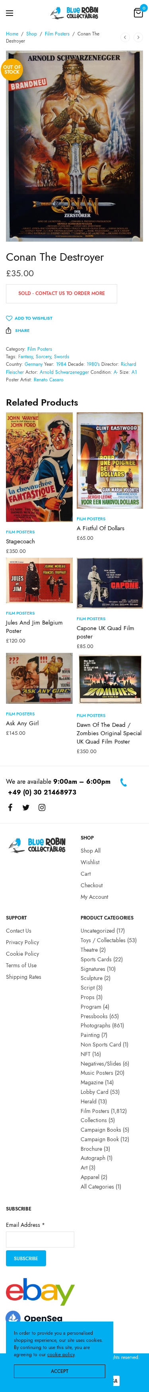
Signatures (93, 969)
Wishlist (90, 863)
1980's (93, 364)
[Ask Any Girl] (39, 678)
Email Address (25, 1225)
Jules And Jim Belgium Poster (34, 626)
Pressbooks (94, 1016)
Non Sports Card (101, 1044)
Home (12, 33)
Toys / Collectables (103, 941)
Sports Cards (96, 959)
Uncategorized (98, 931)
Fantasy (25, 356)
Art (84, 1168)
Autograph (93, 1158)
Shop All (91, 851)
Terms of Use (21, 965)
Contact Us (18, 931)
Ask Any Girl (22, 723)
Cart (86, 874)
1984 (61, 364)
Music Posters (97, 1073)
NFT (86, 1054)
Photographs (95, 1026)
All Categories (97, 1187)
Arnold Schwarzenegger (64, 372)
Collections (94, 1121)
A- (116, 372)
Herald (89, 1101)
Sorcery (43, 356)
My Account (94, 897)
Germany (34, 364)
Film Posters (57, 33)
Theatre (89, 950)
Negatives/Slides (101, 1064)
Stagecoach (20, 541)
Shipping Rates (23, 977)
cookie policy (60, 1354)
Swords (61, 356)
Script (88, 988)
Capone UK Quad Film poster (105, 632)
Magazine (92, 1083)
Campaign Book (100, 1139)
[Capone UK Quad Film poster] (110, 583)
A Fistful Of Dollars (100, 528)
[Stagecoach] (39, 467)
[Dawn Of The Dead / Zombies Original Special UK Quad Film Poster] (110, 679)
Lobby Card (94, 1092)
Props (88, 997)
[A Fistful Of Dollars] (110, 460)
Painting (90, 1035)
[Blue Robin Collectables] (74, 13)
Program (91, 1007)
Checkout (92, 885)
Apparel (90, 1177)
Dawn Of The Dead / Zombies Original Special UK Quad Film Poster (109, 733)
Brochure (91, 1149)
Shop (31, 33)
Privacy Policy (22, 943)
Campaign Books (101, 1130)
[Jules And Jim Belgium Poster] (39, 580)
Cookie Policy (22, 954)
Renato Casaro (49, 379)
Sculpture (92, 978)
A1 (134, 372)
